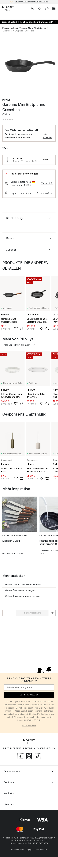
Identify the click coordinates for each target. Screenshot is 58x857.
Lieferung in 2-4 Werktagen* (31, 2)
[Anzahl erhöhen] (13, 613)
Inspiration (9, 793)
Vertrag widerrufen (29, 725)
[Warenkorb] (46, 8)
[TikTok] (37, 755)
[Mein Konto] (32, 8)
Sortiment (9, 782)
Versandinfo (47, 183)
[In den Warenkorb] (21, 328)
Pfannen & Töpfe (26, 28)
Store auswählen (45, 193)
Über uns (9, 804)
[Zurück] (5, 64)
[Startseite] (8, 8)
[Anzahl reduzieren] (4, 613)
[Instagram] (29, 755)
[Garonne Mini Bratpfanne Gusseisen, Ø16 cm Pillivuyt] (29, 64)
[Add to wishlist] (16, 328)
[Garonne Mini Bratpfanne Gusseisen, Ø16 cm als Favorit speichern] (53, 613)
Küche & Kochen (9, 28)
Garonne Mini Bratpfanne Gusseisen (18, 31)
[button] (7, 119)
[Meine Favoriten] (39, 8)
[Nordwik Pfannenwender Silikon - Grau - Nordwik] (7, 160)
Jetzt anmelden (47, 136)
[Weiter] (53, 64)
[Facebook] (20, 755)
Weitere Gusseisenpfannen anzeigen (23, 596)
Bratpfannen (40, 28)
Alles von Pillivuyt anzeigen (17, 345)
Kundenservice (12, 771)
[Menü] (53, 8)
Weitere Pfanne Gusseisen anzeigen (23, 584)
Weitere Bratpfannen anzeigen (20, 590)
